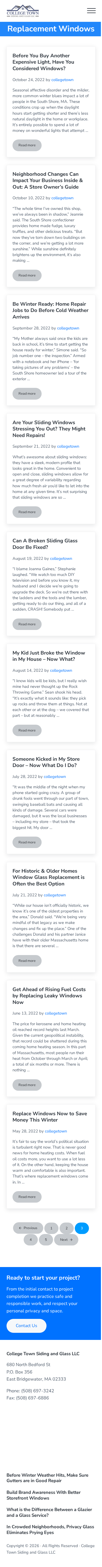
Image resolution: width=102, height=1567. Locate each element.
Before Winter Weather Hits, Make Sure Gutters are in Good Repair (47, 1478)
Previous (30, 1228)
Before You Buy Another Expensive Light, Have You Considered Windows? (43, 62)
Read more (30, 146)
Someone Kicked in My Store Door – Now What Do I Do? (46, 762)
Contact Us (26, 1326)
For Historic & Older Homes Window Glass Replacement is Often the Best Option (49, 877)
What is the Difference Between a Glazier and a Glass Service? (49, 1512)
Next (63, 1239)
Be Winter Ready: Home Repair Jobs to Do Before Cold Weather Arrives (50, 310)
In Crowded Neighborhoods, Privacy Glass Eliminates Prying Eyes (50, 1530)
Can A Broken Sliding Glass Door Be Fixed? (45, 544)
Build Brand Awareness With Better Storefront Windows (44, 1495)
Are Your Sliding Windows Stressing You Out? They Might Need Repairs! (49, 429)
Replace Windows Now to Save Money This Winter (50, 1117)
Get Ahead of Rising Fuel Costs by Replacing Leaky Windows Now (49, 996)
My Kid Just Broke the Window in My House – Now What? (49, 656)
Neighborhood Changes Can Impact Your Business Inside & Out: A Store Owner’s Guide (48, 181)
